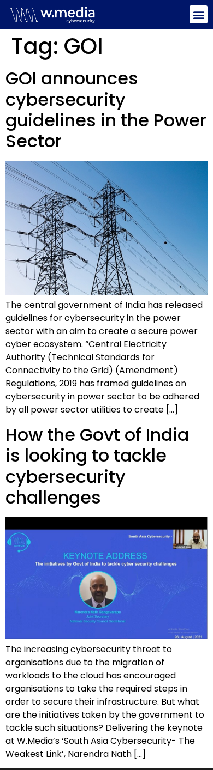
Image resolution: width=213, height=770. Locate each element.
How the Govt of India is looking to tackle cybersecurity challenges (97, 466)
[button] (199, 14)
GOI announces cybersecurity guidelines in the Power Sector (105, 109)
